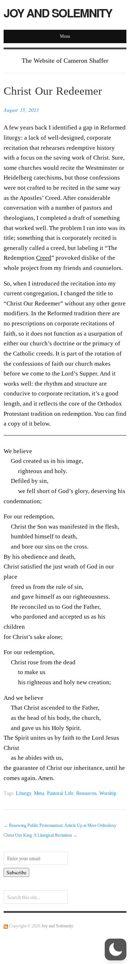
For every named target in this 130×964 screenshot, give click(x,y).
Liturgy (23, 793)
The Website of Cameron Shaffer (65, 60)
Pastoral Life (60, 793)
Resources (86, 793)
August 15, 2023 (21, 109)
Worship (107, 793)
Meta (39, 793)
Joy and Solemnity (58, 12)
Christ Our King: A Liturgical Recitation (38, 835)
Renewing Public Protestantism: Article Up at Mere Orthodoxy (62, 825)
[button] (115, 949)
